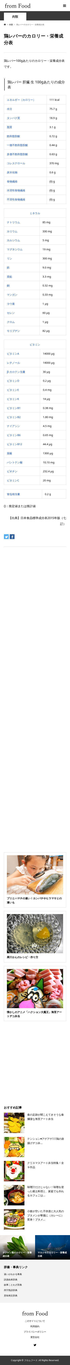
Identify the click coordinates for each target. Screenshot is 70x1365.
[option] (17, 1247)
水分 (9, 109)
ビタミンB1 (14, 408)
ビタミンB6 (14, 435)
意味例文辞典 (10, 1295)
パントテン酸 (15, 462)
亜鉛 (9, 276)
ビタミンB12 (14, 444)
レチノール (13, 362)
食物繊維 (12, 181)
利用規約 (34, 1326)
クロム (11, 322)
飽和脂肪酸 (13, 136)
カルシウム (13, 240)
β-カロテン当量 (16, 372)
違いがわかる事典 (13, 1274)
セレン (11, 313)
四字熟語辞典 (10, 1290)
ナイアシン (13, 426)
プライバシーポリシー (35, 1331)
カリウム (12, 231)
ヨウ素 (11, 303)
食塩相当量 (13, 494)
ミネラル (35, 213)
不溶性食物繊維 (16, 199)
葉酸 (9, 453)
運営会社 (34, 1337)
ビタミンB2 (14, 417)
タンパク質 (13, 118)
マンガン (12, 294)
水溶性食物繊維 (16, 190)
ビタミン (35, 344)
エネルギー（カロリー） (21, 100)
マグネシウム (15, 249)
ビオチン (12, 471)
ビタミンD (13, 380)
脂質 (9, 127)
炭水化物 (12, 172)
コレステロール (16, 163)
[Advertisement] (35, 48)
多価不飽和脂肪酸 (17, 154)
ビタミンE (13, 390)
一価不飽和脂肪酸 (17, 145)
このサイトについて (35, 1321)
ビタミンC (13, 480)
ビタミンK (13, 399)
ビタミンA (13, 353)
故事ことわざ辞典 (13, 1284)
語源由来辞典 (10, 1279)
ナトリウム (13, 222)
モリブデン (13, 331)
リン (9, 258)
